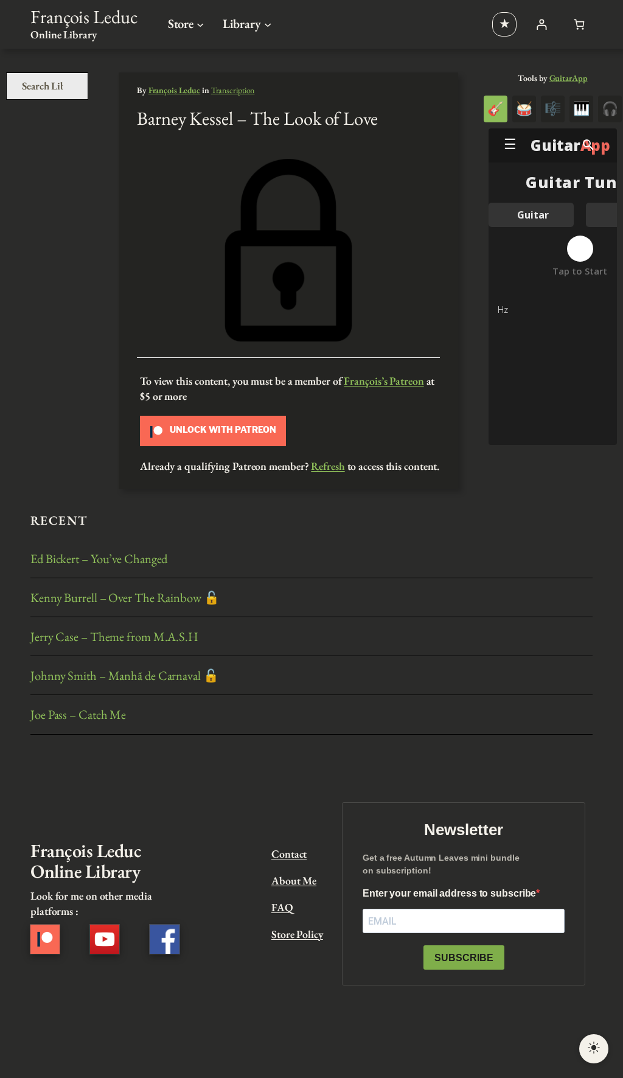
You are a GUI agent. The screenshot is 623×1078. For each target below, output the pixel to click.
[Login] (541, 24)
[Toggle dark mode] (593, 1048)
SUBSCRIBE (463, 958)
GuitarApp (568, 77)
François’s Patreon (383, 381)
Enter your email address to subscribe (449, 893)
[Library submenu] (267, 24)
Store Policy (297, 934)
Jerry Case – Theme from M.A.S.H (114, 636)
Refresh (327, 466)
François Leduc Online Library (85, 860)
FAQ (282, 907)
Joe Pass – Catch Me (78, 714)
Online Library (63, 34)
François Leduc (83, 16)
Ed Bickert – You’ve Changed (98, 558)
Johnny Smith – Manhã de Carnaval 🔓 (124, 675)
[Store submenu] (200, 24)
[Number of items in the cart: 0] (579, 24)
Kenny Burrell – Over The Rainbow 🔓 (125, 597)
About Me (293, 880)
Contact (289, 854)
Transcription (233, 90)
